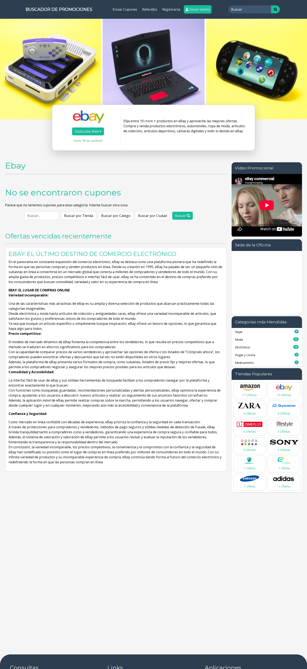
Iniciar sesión (199, 9)
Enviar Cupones (125, 9)
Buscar (181, 215)
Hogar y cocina (266, 355)
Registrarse (171, 9)
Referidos (149, 9)
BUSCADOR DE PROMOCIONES (58, 9)
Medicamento (266, 363)
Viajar (266, 332)
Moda (266, 339)
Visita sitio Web (87, 131)
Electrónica (266, 347)
